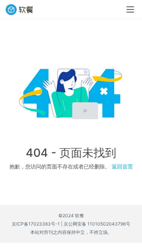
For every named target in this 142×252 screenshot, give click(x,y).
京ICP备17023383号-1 (36, 224)
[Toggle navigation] (130, 9)
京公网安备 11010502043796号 (97, 224)
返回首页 (122, 166)
